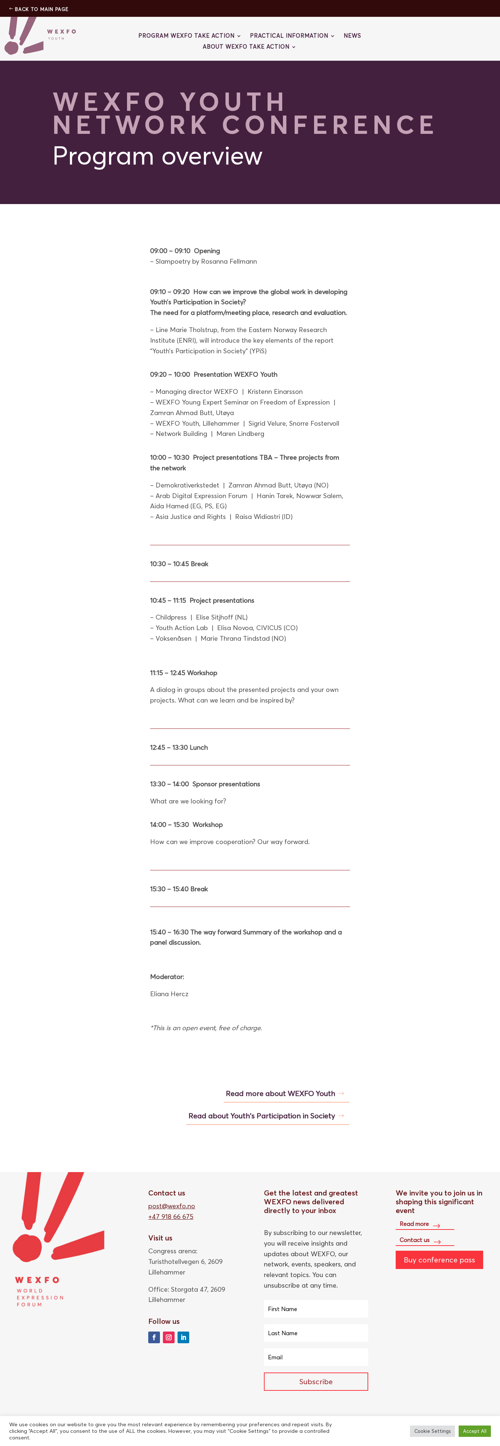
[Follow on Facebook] (154, 1337)
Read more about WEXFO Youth (280, 1093)
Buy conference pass (439, 1259)
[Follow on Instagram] (169, 1337)
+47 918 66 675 (170, 1216)
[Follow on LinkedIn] (183, 1337)
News (352, 36)
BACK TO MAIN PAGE (41, 9)
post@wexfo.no (171, 1206)
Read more (414, 1223)
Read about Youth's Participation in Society (262, 1115)
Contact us (415, 1239)
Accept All (474, 1431)
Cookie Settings (432, 1431)
